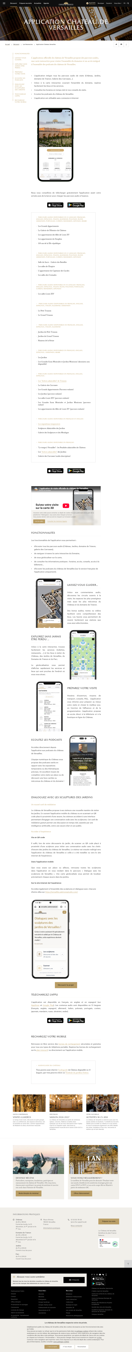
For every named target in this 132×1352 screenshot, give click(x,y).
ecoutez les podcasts (20, 79)
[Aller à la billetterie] (91, 3)
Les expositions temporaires (49, 424)
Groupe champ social (45, 1305)
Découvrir (13, 3)
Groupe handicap (44, 1302)
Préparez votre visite (20, 73)
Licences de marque (17, 1310)
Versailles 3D (70, 1307)
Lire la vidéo (39, 521)
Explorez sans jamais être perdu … (21, 66)
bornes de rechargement (69, 1044)
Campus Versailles (97, 1314)
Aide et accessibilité (17, 1312)
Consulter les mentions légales (57, 521)
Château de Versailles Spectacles (102, 1288)
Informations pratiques (51, 1228)
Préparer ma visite (25, 3)
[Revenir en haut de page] (128, 1264)
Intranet (13, 1294)
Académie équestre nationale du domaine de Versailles (102, 1310)
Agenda (46, 3)
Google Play (48, 1005)
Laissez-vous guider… (20, 59)
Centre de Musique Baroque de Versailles (101, 1299)
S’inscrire (75, 1280)
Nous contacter (76, 1226)
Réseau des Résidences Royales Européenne (102, 1303)
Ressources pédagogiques (74, 1315)
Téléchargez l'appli (20, 95)
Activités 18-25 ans (97, 1117)
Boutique (101, 3)
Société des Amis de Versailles (101, 1307)
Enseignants (42, 1299)
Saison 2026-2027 (59, 1117)
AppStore (35, 1005)
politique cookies (82, 1331)
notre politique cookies (61, 1342)
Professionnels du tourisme (47, 1307)
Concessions (15, 1307)
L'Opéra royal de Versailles (100, 1291)
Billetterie (69, 1294)
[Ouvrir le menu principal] (4, 3)
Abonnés (41, 1294)
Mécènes (41, 1296)
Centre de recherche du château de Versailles (103, 1294)
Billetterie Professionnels (74, 1296)
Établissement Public (17, 1291)
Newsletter (14, 1299)
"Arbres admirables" (49, 452)
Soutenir (109, 3)
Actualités (37, 3)
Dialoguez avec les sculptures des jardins (20, 87)
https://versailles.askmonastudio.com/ (61, 892)
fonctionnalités (21, 54)
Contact (13, 1296)
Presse (68, 1313)
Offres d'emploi (16, 1302)
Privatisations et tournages (19, 1304)
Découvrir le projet (66, 985)
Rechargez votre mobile (20, 101)
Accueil (7, 44)
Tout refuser (68, 1346)
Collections (69, 1302)
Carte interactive (71, 1299)
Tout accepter (52, 1346)
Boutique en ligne (71, 1305)
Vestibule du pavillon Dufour (77, 1072)
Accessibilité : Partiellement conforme (20, 1316)
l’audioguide (63, 1070)
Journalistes (42, 1313)
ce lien (99, 1337)
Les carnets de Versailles (74, 1310)
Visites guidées (22, 1117)
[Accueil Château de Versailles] (66, 3)
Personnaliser (81, 1346)
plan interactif (42, 1050)
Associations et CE (44, 1310)
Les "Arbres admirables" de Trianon (52, 381)
